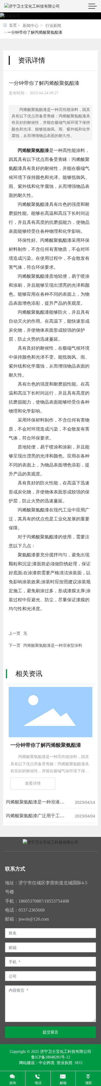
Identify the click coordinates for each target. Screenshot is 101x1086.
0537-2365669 (32, 910)
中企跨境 (46, 1063)
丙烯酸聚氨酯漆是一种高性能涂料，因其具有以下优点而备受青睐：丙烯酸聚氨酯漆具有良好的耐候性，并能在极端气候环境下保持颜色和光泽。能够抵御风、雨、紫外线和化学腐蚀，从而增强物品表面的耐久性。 (49, 771)
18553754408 (56, 901)
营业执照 (64, 1063)
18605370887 (31, 901)
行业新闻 (53, 26)
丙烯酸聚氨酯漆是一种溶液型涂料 (52, 645)
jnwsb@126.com (34, 919)
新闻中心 (30, 26)
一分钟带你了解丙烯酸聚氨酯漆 (45, 745)
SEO (78, 1063)
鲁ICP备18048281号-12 (50, 1057)
